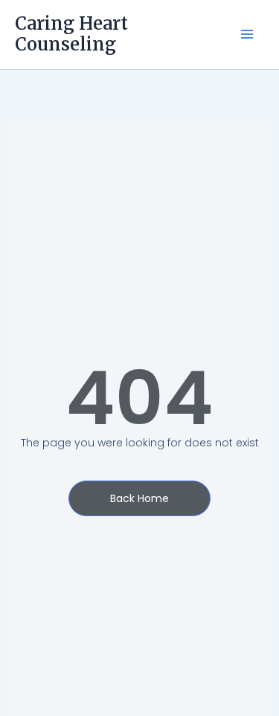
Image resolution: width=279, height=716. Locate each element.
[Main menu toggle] (246, 34)
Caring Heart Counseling (71, 34)
